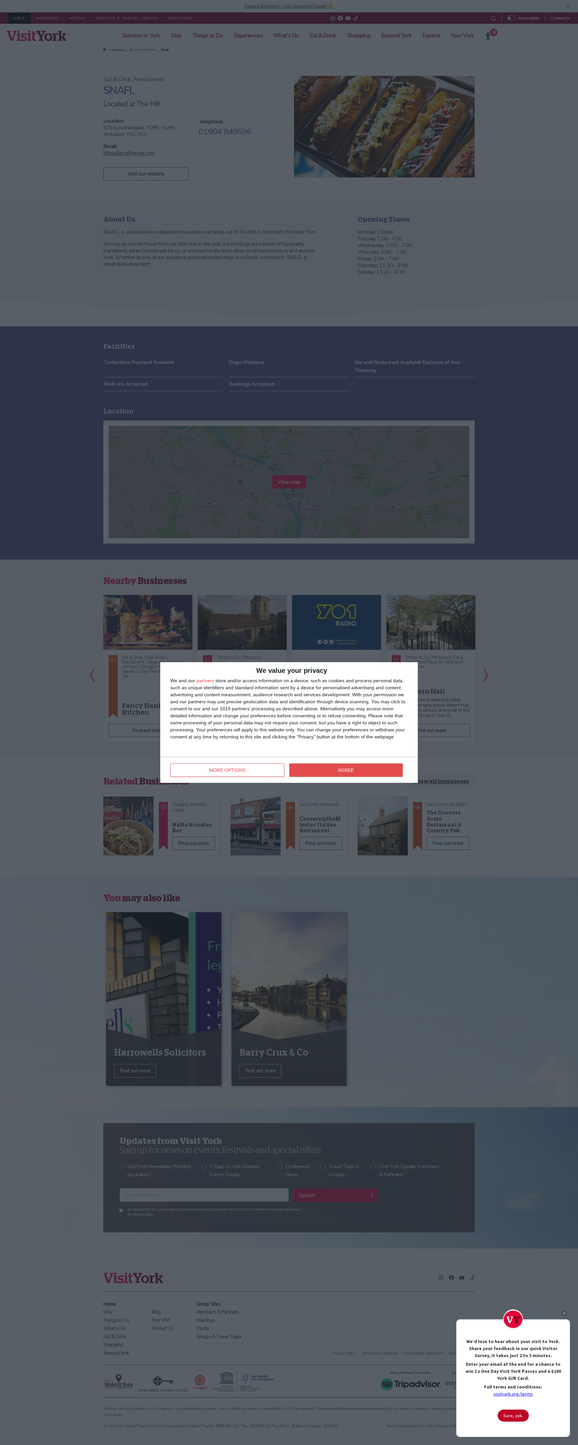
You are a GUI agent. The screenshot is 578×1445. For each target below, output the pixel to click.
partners (205, 680)
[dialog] (289, 722)
